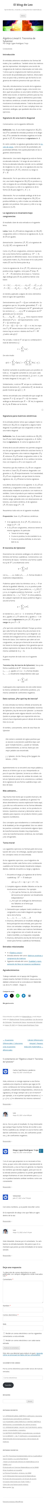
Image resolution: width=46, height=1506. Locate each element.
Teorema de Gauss (19, 1022)
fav (13, 1487)
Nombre (7, 1306)
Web (4, 1324)
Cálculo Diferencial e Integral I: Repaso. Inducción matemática (33, 1043)
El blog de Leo (23, 5)
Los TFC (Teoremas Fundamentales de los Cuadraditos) (22, 1456)
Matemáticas (26, 1016)
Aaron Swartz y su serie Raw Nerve (15, 1459)
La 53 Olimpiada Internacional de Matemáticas (19, 1476)
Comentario (8, 1279)
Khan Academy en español (12, 1470)
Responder (7, 1104)
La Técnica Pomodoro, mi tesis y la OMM (17, 1473)
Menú (23, 16)
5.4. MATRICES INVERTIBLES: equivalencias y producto (21, 1433)
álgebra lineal (14, 1019)
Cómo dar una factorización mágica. (15, 1484)
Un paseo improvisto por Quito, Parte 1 (17, 1482)
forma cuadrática (26, 1019)
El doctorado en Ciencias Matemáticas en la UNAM (21, 1467)
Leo (14, 1113)
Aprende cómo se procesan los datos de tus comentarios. (23, 1354)
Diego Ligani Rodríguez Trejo (28, 1025)
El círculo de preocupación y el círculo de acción (19, 1479)
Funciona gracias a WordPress (13, 1502)
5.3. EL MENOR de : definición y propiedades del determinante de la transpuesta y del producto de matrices (22, 1439)
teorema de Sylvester (34, 1022)
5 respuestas (7, 48)
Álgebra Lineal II (16, 953)
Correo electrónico (11, 1315)
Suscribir (8, 1385)
